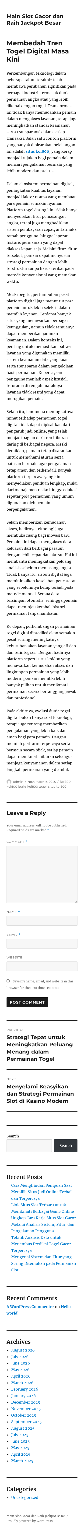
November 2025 (26, 1408)
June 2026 (20, 1363)
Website (14, 957)
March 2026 (22, 1382)
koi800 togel (37, 786)
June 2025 (20, 1441)
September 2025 (26, 1421)
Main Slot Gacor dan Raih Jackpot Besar (35, 19)
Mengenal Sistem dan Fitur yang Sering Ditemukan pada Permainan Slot (43, 1263)
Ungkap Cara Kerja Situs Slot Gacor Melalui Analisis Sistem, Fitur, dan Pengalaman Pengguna (43, 1224)
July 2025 (19, 1434)
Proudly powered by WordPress (30, 1521)
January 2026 (23, 1395)
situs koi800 (37, 151)
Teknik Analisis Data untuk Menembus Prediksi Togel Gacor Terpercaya (41, 1244)
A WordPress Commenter (30, 1306)
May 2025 (20, 1447)
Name (13, 912)
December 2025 (25, 1402)
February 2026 (24, 1389)
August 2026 (23, 1350)
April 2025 (20, 1454)
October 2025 (23, 1415)
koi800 (65, 781)
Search (13, 1136)
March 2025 (22, 1460)
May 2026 (20, 1369)
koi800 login (16, 786)
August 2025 (23, 1428)
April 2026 (21, 1376)
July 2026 (20, 1356)
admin (18, 781)
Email (14, 935)
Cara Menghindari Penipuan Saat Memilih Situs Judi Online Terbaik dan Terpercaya (42, 1192)
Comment (17, 842)
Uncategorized (24, 1497)
